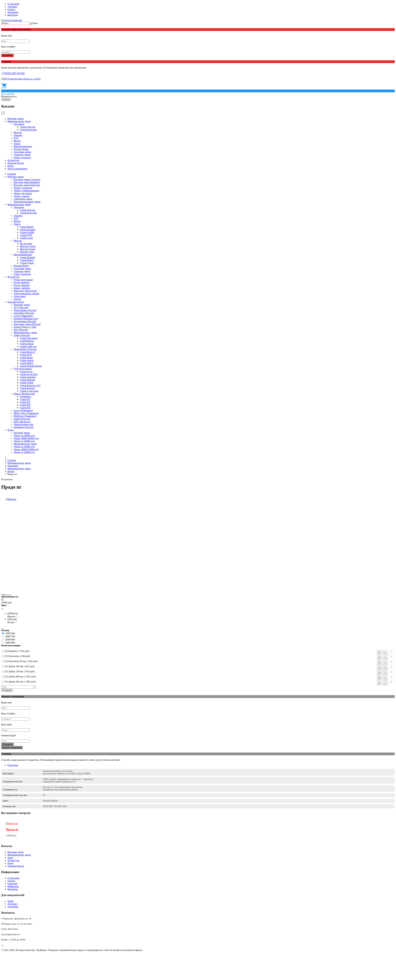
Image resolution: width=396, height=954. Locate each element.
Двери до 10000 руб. (24, 446)
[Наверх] (2, 945)
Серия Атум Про (28, 374)
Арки (10, 857)
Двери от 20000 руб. (24, 452)
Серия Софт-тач (28, 346)
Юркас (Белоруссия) (24, 393)
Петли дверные (22, 285)
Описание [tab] (12, 765)
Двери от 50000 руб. (24, 441)
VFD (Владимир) (23, 368)
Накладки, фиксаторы (25, 290)
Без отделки (26, 243)
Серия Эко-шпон (29, 338)
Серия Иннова (27, 380)
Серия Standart (27, 257)
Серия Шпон (26, 363)
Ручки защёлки (22, 282)
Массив (18, 132)
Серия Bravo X (27, 352)
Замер (10, 901)
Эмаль (17, 143)
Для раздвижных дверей (26, 293)
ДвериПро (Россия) (24, 313)
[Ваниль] (11, 499)
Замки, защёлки (22, 288)
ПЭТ (16, 138)
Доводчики (20, 296)
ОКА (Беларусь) (22, 421)
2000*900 (10, 642)
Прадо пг (12, 829)
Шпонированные (23, 146)
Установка (12, 12)
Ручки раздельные (23, 279)
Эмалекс (18, 135)
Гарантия (12, 883)
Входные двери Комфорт (27, 182)
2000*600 (10, 633)
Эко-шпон (19, 124)
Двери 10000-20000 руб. (26, 449)
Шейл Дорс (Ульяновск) (26, 413)
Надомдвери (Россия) (25, 321)
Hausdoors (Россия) (24, 427)
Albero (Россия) (22, 335)
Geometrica (25, 396)
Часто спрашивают (17, 168)
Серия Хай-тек (27, 127)
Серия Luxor (26, 238)
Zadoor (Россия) (22, 418)
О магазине (13, 3)
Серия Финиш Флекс (31, 366)
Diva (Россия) (21, 329)
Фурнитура (13, 160)
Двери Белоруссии (23, 424)
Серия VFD (26, 235)
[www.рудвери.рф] (11, 20)
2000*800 (10, 639)
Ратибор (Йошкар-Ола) (26, 318)
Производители (15, 163)
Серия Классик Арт (30, 385)
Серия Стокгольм (29, 391)
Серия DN (25, 405)
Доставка (12, 6)
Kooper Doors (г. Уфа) (25, 327)
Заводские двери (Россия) (27, 324)
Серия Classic (27, 263)
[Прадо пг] (12, 823)
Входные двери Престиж (27, 185)
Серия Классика (28, 129)
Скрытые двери (22, 271)
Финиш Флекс (21, 149)
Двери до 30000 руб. (24, 435)
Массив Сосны (28, 246)
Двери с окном (21, 196)
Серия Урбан (26, 382)
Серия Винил (27, 341)
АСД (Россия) (21, 307)
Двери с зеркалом (23, 187)
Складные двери (22, 152)
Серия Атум (26, 371)
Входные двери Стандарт (27, 179)
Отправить (7, 55)
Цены (10, 166)
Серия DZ (25, 402)
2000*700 (10, 636)
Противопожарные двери (27, 201)
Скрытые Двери (22, 154)
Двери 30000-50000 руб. (26, 438)
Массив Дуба (27, 251)
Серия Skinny (27, 226)
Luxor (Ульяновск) (23, 315)
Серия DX (25, 407)
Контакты (12, 15)
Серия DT (25, 399)
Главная (11, 174)
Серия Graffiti (27, 232)
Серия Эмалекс (28, 377)
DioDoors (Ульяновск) (25, 416)
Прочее (17, 299)
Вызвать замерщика (11, 747)
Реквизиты (13, 886)
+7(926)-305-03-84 (13, 73)
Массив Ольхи (27, 249)
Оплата (11, 9)
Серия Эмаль (27, 343)
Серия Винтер (27, 388)
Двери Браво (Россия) (25, 310)
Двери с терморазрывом (26, 190)
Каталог (6, 99)
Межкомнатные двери (19, 121)
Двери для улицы (23, 193)
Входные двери (15, 118)
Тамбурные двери (23, 199)
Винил (17, 140)
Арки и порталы (22, 157)
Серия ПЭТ (26, 354)
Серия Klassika (27, 229)
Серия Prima (26, 357)
